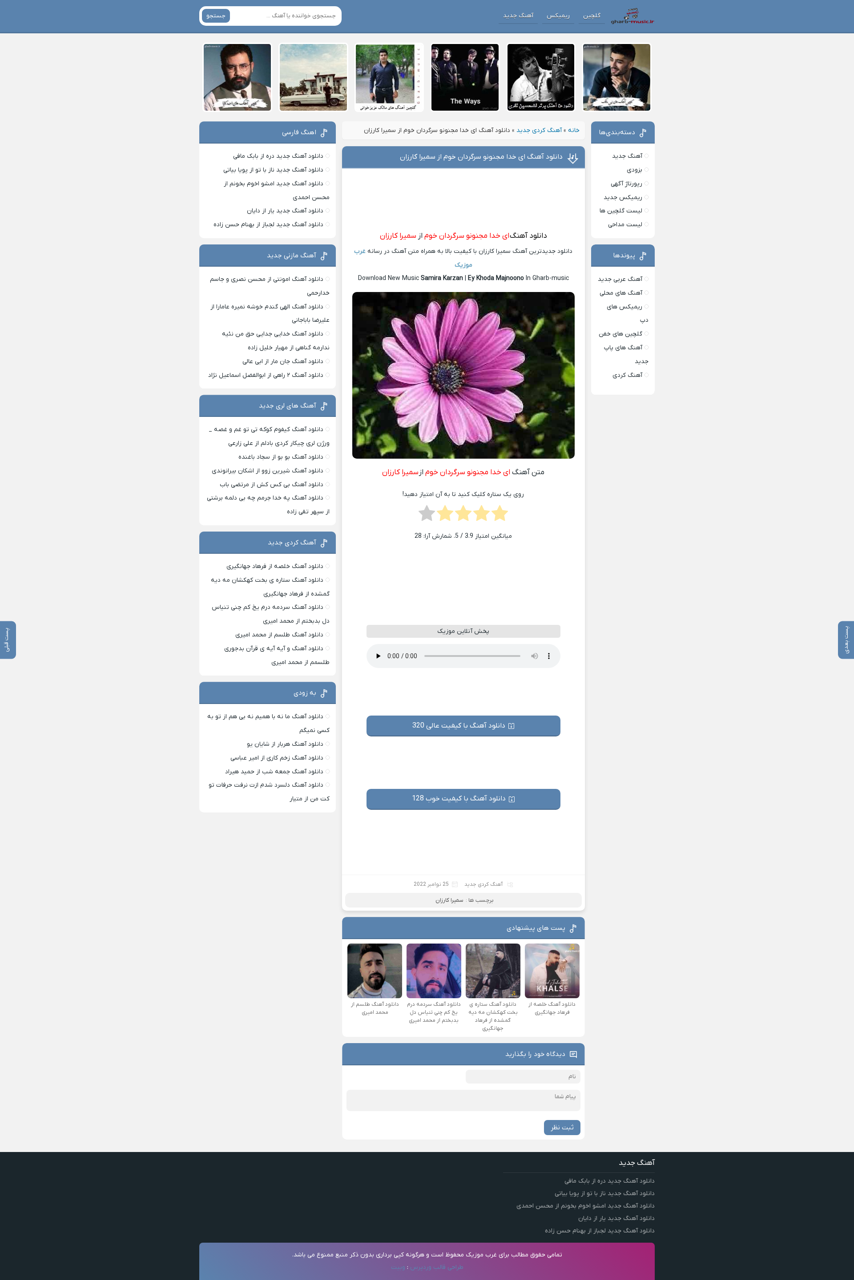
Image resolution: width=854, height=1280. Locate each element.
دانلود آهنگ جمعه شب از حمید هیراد (274, 772)
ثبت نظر (562, 1127)
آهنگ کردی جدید (539, 130)
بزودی (634, 170)
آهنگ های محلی (621, 293)
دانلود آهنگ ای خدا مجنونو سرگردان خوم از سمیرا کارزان (481, 156)
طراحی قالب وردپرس (436, 1267)
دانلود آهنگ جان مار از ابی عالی (282, 361)
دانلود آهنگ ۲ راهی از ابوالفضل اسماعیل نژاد (265, 375)
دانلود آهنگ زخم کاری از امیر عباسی (276, 758)
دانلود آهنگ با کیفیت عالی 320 (458, 725)
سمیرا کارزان (398, 236)
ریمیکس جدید (623, 197)
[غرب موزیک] (632, 16)
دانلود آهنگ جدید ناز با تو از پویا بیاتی (273, 170)
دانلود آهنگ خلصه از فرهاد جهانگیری (274, 566)
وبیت (398, 1267)
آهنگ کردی (627, 375)
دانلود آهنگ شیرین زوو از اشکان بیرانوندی (267, 471)
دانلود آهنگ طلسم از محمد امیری (279, 635)
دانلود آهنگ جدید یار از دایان (285, 211)
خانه (574, 130)
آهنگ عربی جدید (620, 279)
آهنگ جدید (518, 16)
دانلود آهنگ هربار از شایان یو (285, 744)
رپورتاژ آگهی (626, 184)
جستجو (216, 16)
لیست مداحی (625, 224)
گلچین (591, 16)
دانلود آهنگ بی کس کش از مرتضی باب (271, 484)
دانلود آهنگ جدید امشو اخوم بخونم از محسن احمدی (585, 1206)
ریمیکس (558, 16)
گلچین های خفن (620, 334)
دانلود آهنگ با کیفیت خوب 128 (459, 798)
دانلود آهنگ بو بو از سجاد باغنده (280, 457)
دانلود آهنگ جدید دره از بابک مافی (278, 156)
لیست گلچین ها (621, 211)
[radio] (499, 516)
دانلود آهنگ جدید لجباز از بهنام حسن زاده (268, 224)
